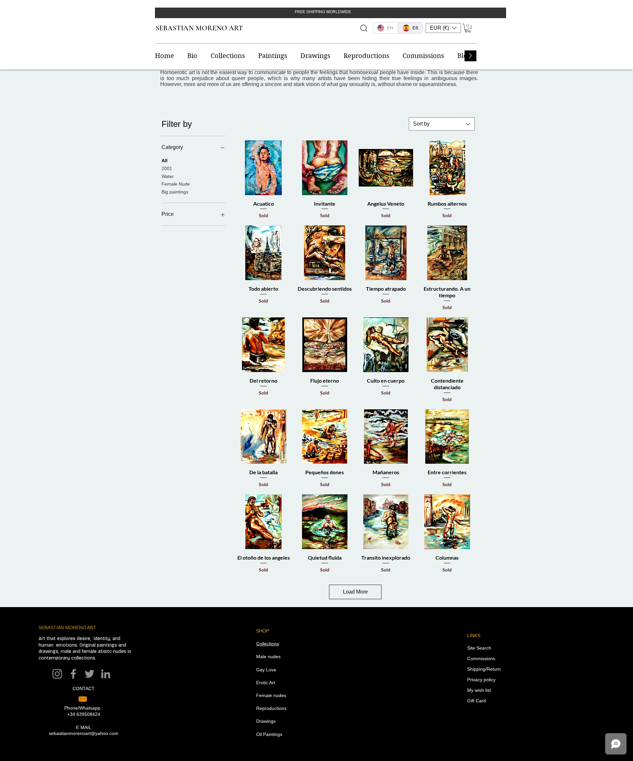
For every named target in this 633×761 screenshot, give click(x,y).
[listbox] (443, 28)
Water (168, 176)
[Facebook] (73, 673)
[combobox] (442, 124)
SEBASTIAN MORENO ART (199, 28)
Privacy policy (481, 679)
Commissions (481, 658)
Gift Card (476, 700)
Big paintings (175, 191)
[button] (443, 28)
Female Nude (176, 184)
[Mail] (82, 699)
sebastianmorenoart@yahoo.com (83, 733)
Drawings (266, 721)
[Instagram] (57, 673)
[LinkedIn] (105, 673)
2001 (167, 168)
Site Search (479, 648)
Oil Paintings (269, 734)
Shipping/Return (484, 669)
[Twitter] (89, 673)
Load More (355, 592)
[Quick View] (263, 167)
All (164, 160)
